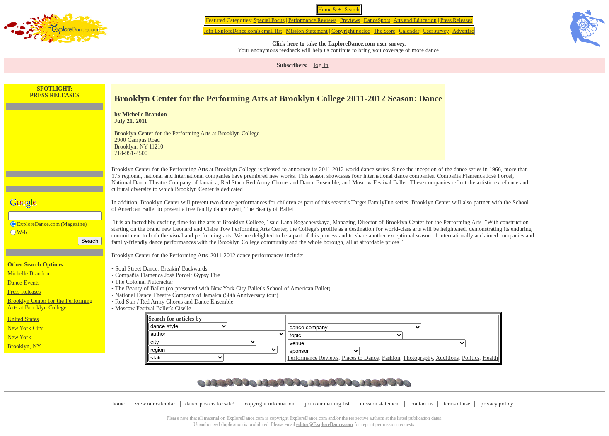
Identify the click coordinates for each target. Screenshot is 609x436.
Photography (418, 358)
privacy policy (497, 403)
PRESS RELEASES (55, 95)
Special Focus (269, 20)
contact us (422, 403)
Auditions (447, 358)
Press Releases (456, 20)
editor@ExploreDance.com (324, 424)
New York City (25, 328)
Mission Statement (307, 31)
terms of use (457, 403)
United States (23, 319)
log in (321, 65)
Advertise (463, 31)
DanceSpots (377, 20)
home (118, 403)
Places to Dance (360, 358)
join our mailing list (327, 403)
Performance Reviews (312, 20)
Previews (350, 20)
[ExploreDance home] (56, 41)
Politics (470, 358)
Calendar (409, 31)
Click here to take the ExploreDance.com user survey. (339, 44)
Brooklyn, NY (24, 346)
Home (324, 9)
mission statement (380, 403)
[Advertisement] (54, 126)
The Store (384, 31)
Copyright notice (350, 31)
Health (490, 358)
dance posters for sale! (209, 403)
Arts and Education (415, 20)
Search (352, 9)
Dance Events (23, 283)
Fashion (391, 358)
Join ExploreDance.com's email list (243, 31)
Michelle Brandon (28, 274)
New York (19, 337)
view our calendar (155, 403)
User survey (436, 31)
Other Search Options (35, 264)
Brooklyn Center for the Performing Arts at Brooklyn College (49, 304)
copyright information (270, 403)
